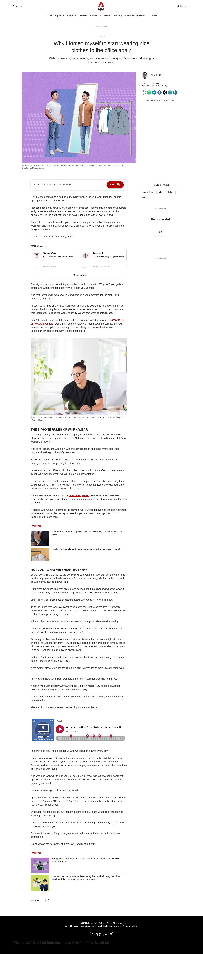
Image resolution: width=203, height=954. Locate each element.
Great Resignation (79, 495)
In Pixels (83, 15)
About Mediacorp (71, 926)
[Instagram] (98, 935)
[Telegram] (154, 93)
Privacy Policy (100, 926)
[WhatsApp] (149, 93)
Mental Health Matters (135, 15)
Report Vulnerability (114, 926)
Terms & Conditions (87, 926)
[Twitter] (165, 93)
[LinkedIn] (175, 93)
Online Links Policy (130, 926)
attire (160, 192)
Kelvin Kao (156, 75)
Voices (107, 15)
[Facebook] (159, 93)
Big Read (59, 15)
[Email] (170, 93)
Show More (79, 275)
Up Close (71, 15)
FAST (113, 185)
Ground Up (95, 15)
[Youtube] (111, 935)
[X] (105, 935)
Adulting (118, 15)
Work (144, 197)
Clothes (170, 192)
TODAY (48, 15)
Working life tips (147, 192)
